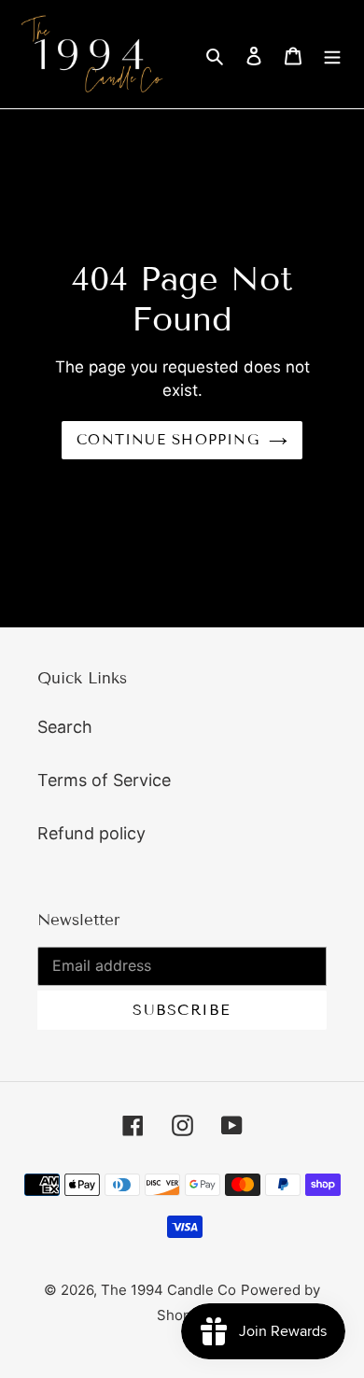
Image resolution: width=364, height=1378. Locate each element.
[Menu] (332, 55)
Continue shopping (168, 439)
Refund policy (91, 833)
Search (64, 727)
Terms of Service (104, 780)
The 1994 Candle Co (168, 1290)
